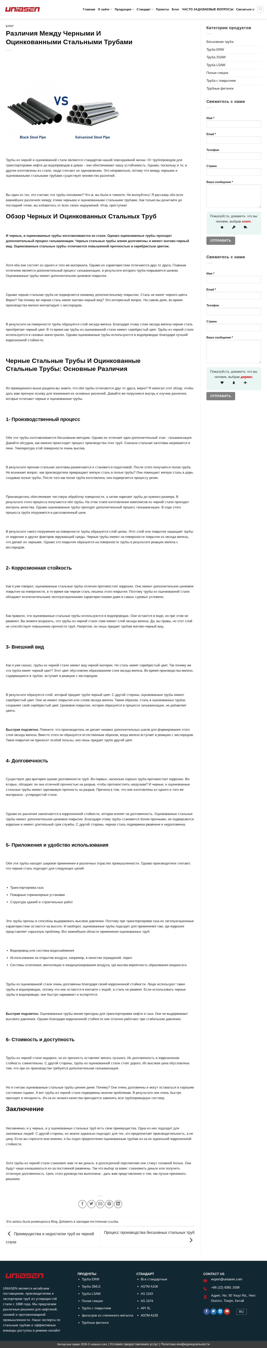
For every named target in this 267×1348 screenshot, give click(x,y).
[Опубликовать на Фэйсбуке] (82, 1204)
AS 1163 (147, 1294)
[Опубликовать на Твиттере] (91, 1204)
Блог (175, 9)
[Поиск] (260, 9)
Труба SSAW (216, 57)
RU (241, 1311)
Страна (211, 166)
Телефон (212, 150)
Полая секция (92, 1301)
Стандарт (144, 9)
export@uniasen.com (226, 1279)
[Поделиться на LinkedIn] (118, 1204)
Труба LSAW (215, 65)
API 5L (146, 1308)
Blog (54, 1221)
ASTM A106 (149, 1286)
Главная (89, 9)
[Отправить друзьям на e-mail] (100, 1204)
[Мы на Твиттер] (213, 1311)
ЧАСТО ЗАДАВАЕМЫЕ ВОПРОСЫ (207, 9)
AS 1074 (147, 1301)
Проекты (162, 9)
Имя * (210, 118)
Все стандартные (154, 1279)
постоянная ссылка (104, 1221)
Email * (211, 134)
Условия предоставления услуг (134, 1344)
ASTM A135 (149, 1315)
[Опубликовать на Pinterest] (109, 1204)
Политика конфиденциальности (185, 1344)
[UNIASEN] (22, 9)
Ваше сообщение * (219, 182)
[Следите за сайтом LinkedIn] (220, 1311)
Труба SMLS (91, 1286)
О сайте (103, 9)
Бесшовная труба (219, 42)
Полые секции (217, 73)
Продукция (123, 9)
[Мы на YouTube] (227, 1311)
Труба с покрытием (221, 81)
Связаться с (245, 9)
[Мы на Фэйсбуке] (206, 1311)
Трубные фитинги (220, 88)
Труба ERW (215, 49)
